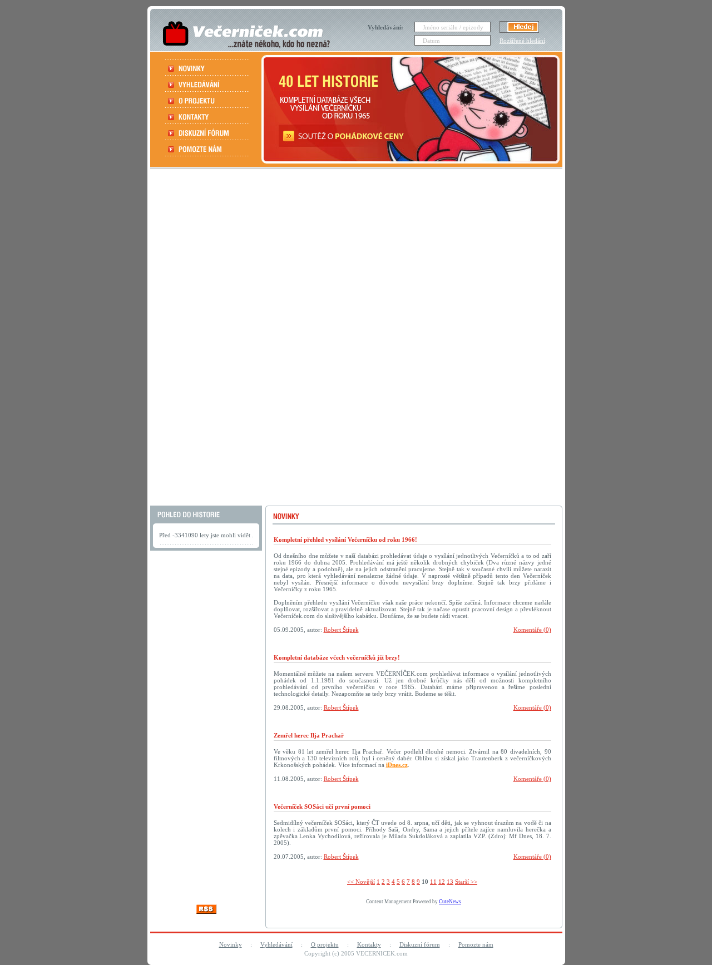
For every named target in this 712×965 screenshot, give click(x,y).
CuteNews (450, 901)
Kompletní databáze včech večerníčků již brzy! (337, 657)
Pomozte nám (475, 944)
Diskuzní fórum (419, 944)
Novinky (230, 944)
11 (433, 881)
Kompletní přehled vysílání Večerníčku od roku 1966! (345, 539)
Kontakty (369, 944)
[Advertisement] (355, 339)
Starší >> (466, 881)
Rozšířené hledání (522, 40)
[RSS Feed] (206, 910)
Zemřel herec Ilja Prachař (309, 735)
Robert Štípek (341, 629)
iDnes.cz (397, 764)
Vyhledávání (276, 944)
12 (441, 881)
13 (450, 881)
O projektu (325, 944)
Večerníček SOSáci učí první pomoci (322, 806)
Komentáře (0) (532, 629)
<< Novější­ (361, 881)
